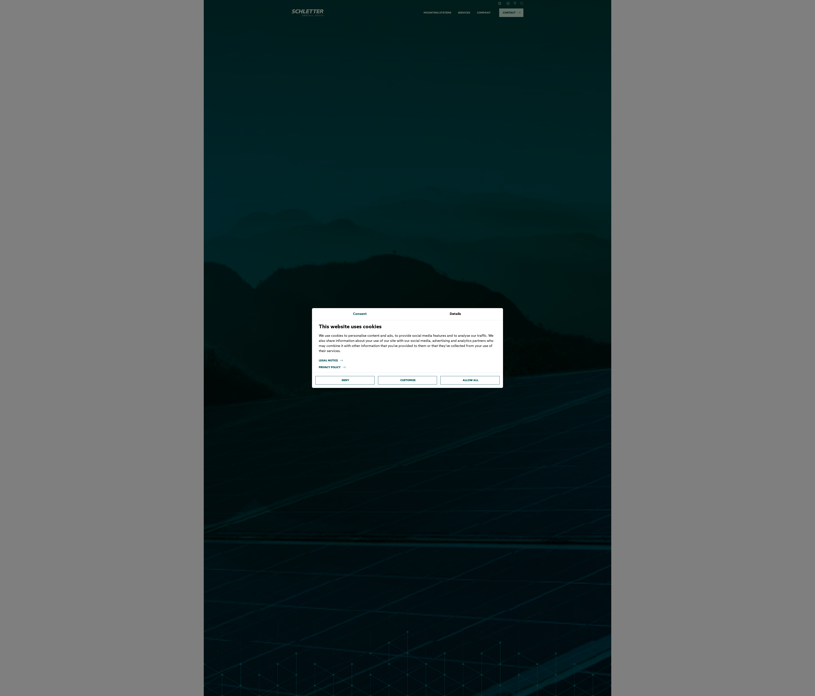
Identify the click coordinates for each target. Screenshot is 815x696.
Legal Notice (328, 360)
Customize (408, 380)
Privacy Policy (330, 367)
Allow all (470, 380)
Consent (360, 314)
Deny (345, 380)
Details (455, 314)
